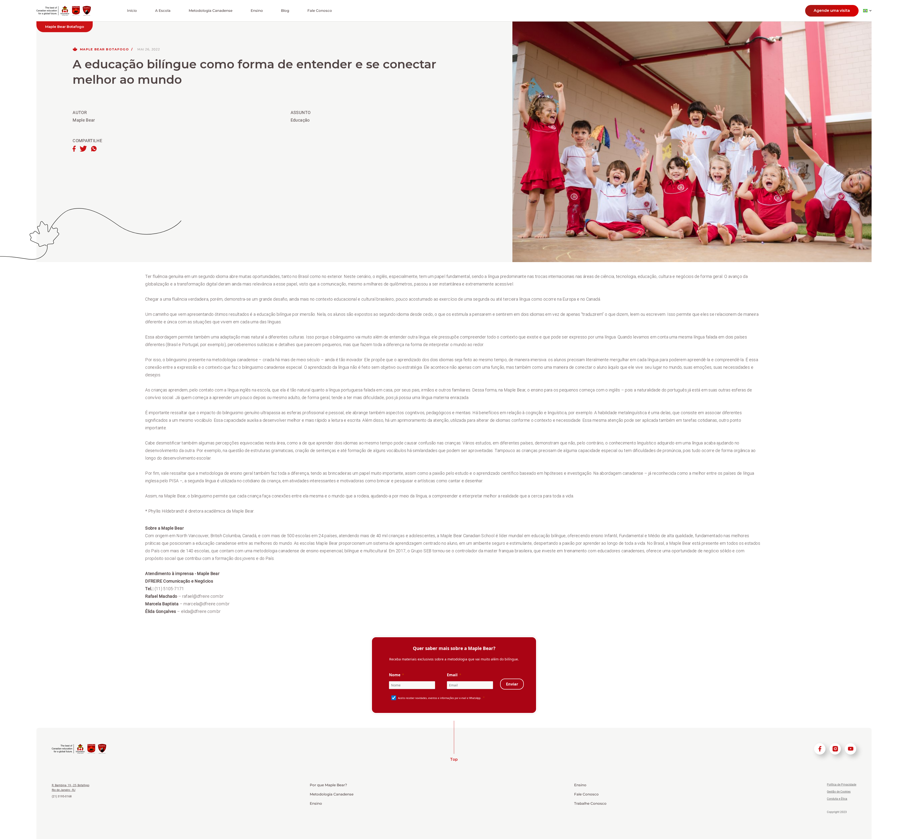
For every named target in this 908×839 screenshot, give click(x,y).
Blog (285, 10)
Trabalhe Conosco (590, 803)
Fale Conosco (319, 10)
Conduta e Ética (837, 798)
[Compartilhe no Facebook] (74, 149)
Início (132, 10)
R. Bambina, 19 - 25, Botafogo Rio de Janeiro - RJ (70, 788)
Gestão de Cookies (839, 791)
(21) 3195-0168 (62, 796)
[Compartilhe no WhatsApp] (94, 149)
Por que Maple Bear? (328, 785)
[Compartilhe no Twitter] (83, 149)
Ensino (257, 10)
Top (454, 759)
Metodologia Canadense (210, 10)
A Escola (162, 10)
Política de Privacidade (841, 784)
